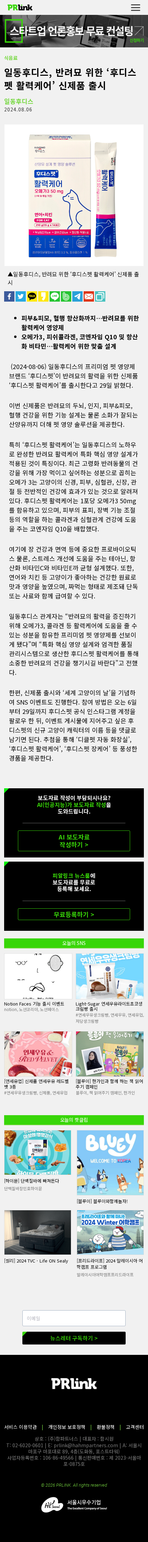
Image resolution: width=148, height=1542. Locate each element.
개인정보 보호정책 (66, 1426)
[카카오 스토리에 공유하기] (44, 296)
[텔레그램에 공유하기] (78, 296)
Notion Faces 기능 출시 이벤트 (34, 1003)
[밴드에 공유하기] (66, 296)
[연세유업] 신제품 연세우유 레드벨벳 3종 (36, 1084)
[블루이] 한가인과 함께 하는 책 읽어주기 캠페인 (109, 1084)
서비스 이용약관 (20, 1426)
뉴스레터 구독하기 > (74, 1338)
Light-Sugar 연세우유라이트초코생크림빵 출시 (109, 1006)
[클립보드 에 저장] (100, 296)
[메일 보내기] (89, 296)
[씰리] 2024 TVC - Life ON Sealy (36, 1260)
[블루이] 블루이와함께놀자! (102, 1201)
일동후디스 (18, 101)
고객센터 (135, 1426)
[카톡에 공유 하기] (32, 296)
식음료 (11, 57)
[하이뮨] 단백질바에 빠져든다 (31, 1180)
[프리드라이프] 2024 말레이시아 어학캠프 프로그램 (110, 1263)
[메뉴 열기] (135, 7)
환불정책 (106, 1426)
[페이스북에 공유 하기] (9, 296)
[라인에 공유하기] (55, 296)
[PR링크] (20, 7)
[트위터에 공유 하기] (21, 296)
